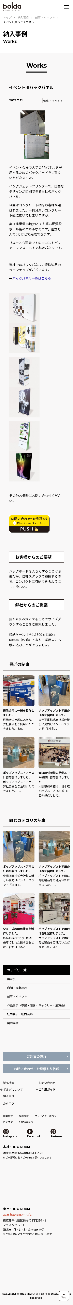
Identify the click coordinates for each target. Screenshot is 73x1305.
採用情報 (24, 1116)
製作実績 (12, 1023)
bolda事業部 (26, 1121)
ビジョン (8, 1121)
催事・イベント (53, 101)
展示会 (11, 979)
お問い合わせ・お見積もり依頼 (36, 1068)
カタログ (8, 1103)
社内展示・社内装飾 (20, 1014)
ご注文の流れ (36, 1056)
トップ (7, 17)
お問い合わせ (47, 1083)
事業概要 (8, 1116)
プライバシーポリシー (47, 1116)
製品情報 (8, 1083)
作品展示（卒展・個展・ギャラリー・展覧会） (37, 1005)
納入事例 (23, 17)
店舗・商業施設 (17, 988)
